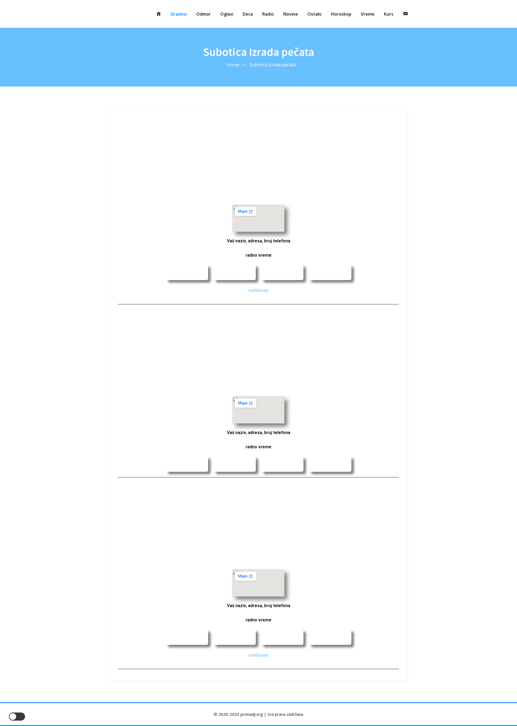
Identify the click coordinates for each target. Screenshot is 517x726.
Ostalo (315, 14)
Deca (248, 14)
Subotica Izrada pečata (273, 65)
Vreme (368, 14)
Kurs (388, 14)
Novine (290, 14)
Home (233, 65)
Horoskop (341, 14)
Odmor (203, 14)
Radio (268, 14)
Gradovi (178, 14)
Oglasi (226, 14)
